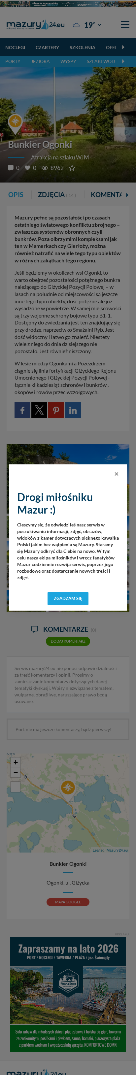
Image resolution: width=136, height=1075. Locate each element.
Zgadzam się (68, 598)
